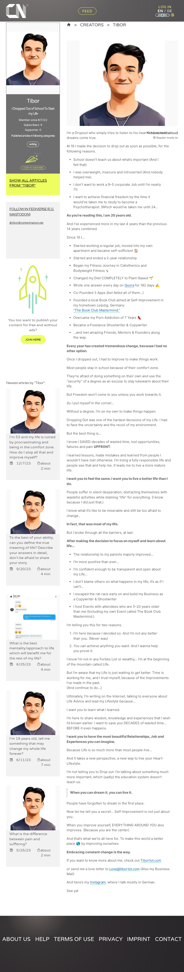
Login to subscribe (33, 168)
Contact (168, 939)
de (169, 11)
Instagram (98, 882)
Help (42, 939)
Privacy (111, 939)
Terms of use (74, 939)
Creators (92, 24)
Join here (33, 340)
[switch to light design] (157, 15)
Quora (129, 285)
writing (33, 144)
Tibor (119, 24)
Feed (87, 11)
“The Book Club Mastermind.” (96, 310)
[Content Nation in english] (69, 24)
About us (16, 939)
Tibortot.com (150, 860)
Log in (164, 7)
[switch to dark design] (168, 15)
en (160, 11)
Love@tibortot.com (124, 869)
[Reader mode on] (173, 15)
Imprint (138, 939)
